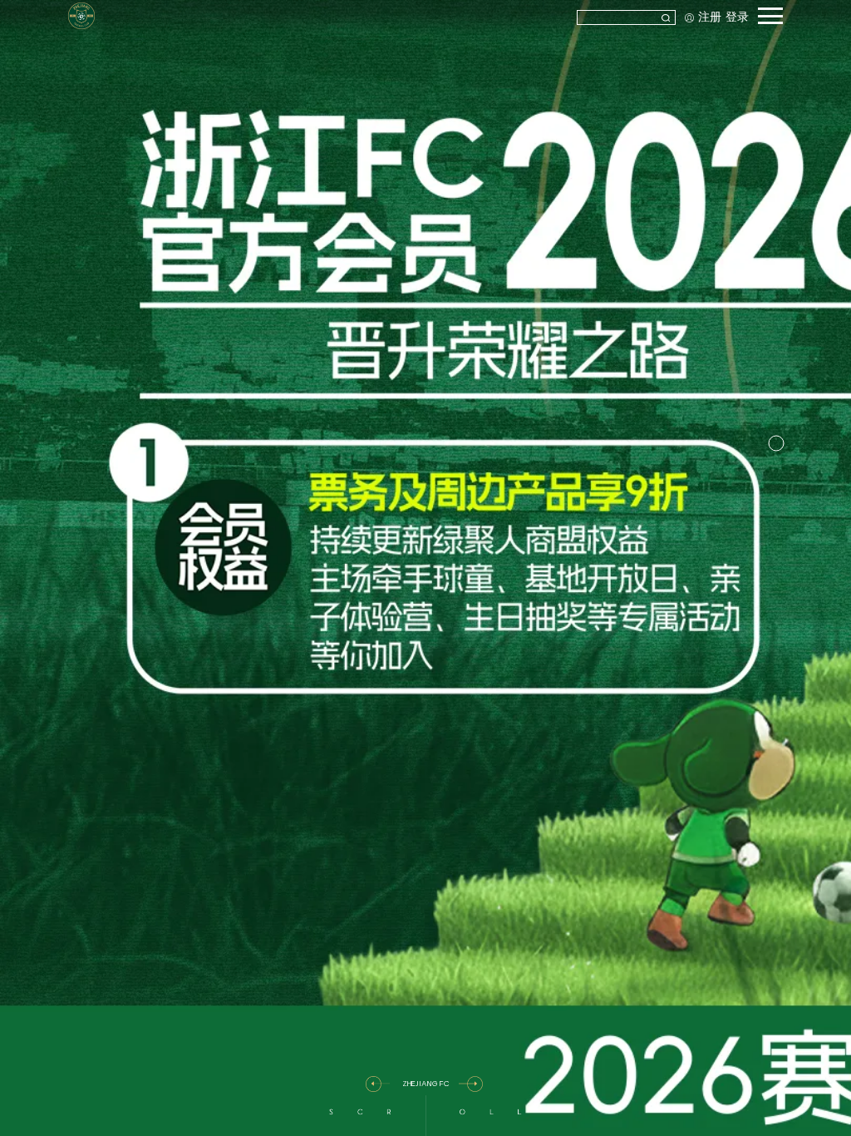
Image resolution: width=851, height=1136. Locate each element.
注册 (709, 17)
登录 (737, 17)
